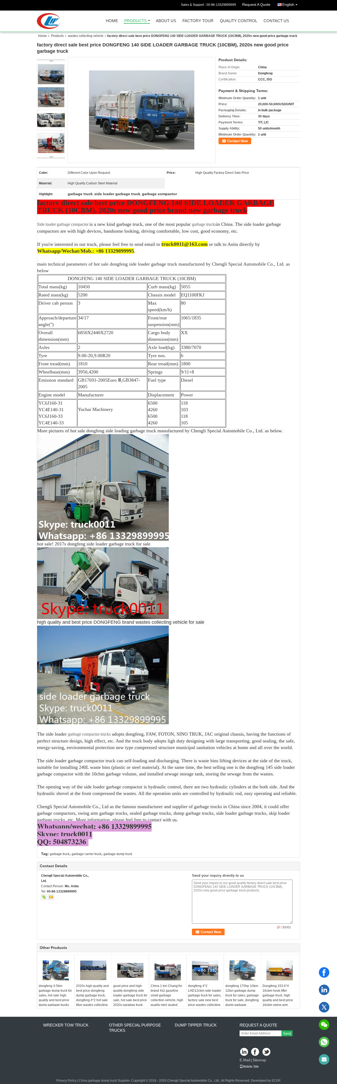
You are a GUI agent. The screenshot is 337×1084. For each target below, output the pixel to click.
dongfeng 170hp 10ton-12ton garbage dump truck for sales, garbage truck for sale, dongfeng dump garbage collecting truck (242, 997)
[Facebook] (324, 972)
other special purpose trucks (135, 1028)
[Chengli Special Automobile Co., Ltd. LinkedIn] (244, 1052)
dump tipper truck (196, 1025)
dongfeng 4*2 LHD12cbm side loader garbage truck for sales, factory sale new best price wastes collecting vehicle (204, 997)
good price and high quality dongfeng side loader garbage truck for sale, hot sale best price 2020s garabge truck (130, 995)
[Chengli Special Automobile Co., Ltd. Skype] (44, 897)
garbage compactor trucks (89, 734)
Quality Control (238, 21)
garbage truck (60, 854)
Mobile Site (251, 1066)
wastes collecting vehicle (85, 36)
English (288, 4)
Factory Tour (198, 21)
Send (287, 1033)
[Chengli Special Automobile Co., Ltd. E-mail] (51, 897)
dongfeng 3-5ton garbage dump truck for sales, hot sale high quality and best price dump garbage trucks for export (55, 997)
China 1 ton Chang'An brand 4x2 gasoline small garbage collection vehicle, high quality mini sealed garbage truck (167, 997)
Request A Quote (256, 4)
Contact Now (237, 141)
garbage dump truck (117, 854)
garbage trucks (204, 224)
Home (112, 21)
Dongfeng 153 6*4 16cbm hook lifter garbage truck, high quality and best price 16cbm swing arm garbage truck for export (279, 997)
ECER (276, 1080)
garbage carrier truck (86, 854)
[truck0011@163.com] (324, 1059)
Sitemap (259, 1060)
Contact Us (276, 21)
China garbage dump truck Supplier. (105, 1080)
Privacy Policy (66, 1080)
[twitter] (324, 1007)
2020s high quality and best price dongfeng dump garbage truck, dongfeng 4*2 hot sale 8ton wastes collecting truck (92, 997)
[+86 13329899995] (324, 1042)
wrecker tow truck (65, 1025)
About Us (166, 21)
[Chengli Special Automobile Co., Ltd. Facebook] (255, 1052)
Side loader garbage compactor (63, 224)
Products (135, 21)
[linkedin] (324, 990)
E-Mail (245, 1060)
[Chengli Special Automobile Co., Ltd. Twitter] (266, 1052)
